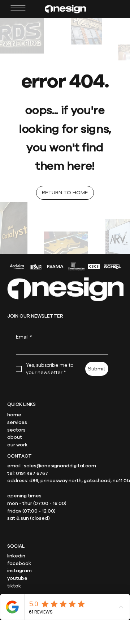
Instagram (19, 571)
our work (17, 445)
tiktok (14, 586)
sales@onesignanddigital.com (60, 466)
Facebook (19, 563)
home (14, 415)
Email (24, 337)
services (17, 422)
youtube (17, 578)
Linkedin (16, 556)
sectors (16, 430)
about (14, 437)
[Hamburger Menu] (18, 8)
